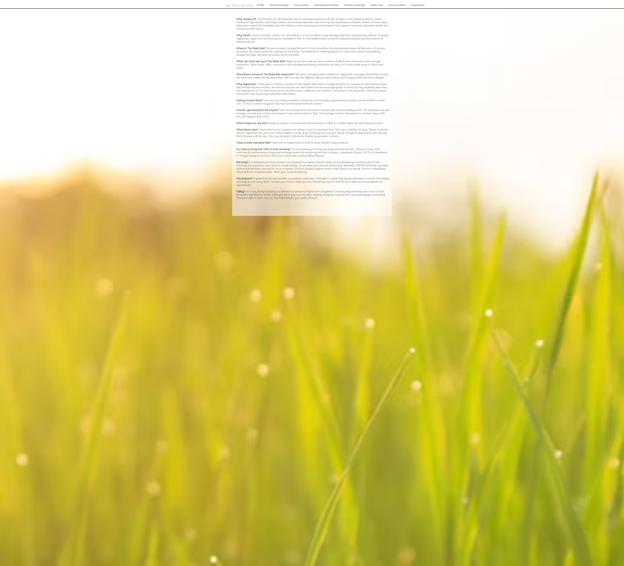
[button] (397, 4)
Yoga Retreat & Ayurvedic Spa (239, 5)
